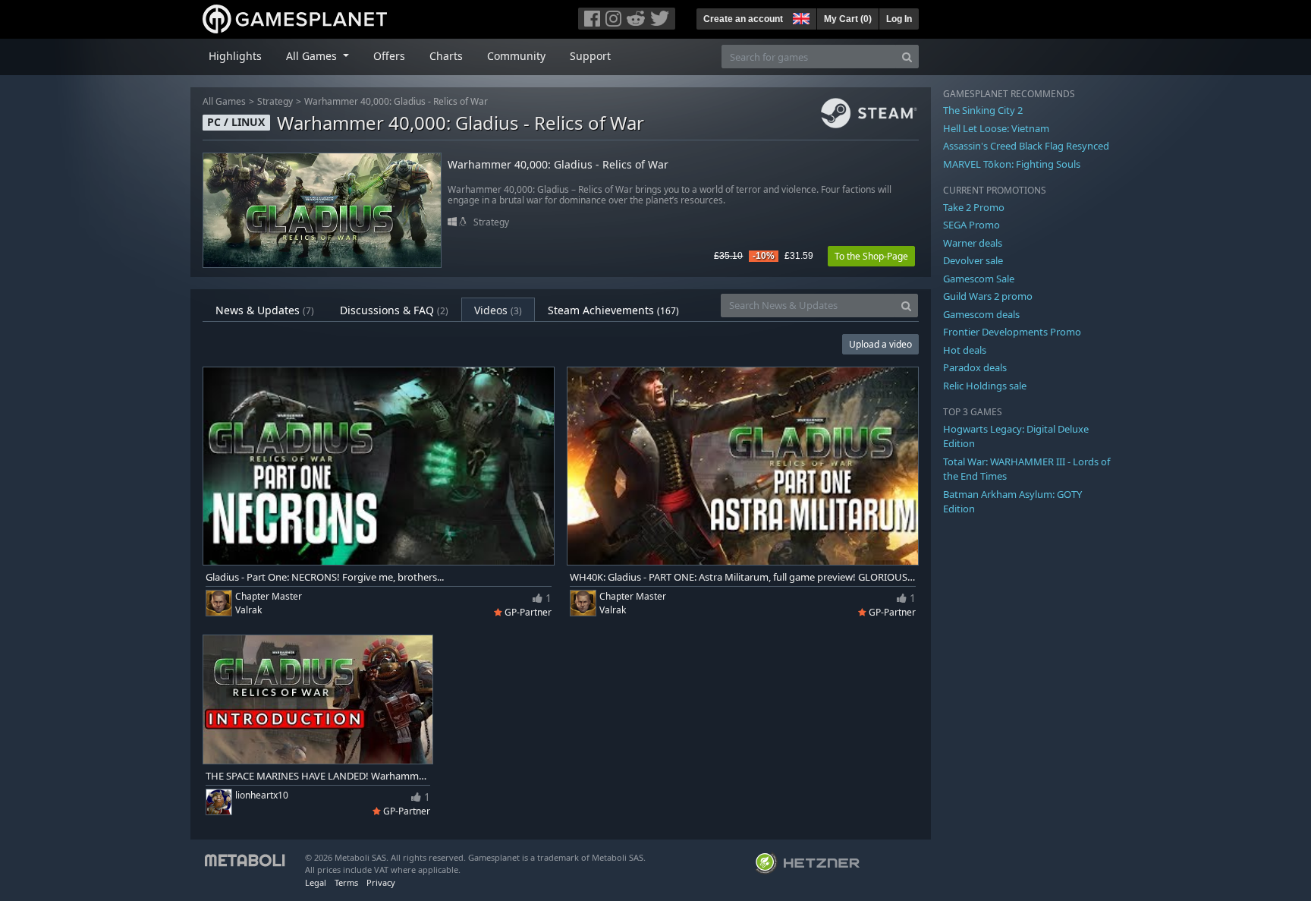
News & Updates (264, 310)
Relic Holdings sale (984, 385)
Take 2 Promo (973, 207)
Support (590, 56)
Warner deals (972, 243)
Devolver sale (973, 260)
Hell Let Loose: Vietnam (996, 128)
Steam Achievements (613, 310)
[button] (800, 16)
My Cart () (848, 19)
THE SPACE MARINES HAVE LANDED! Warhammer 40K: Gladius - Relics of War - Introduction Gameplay (318, 776)
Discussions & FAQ (394, 310)
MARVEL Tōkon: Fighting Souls (1011, 164)
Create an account (743, 19)
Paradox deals (975, 367)
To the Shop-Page (871, 256)
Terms (346, 882)
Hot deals (964, 350)
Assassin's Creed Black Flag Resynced (1026, 146)
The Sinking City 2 (983, 110)
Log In (899, 19)
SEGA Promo (971, 225)
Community (516, 56)
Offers (389, 56)
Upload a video (880, 344)
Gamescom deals (981, 314)
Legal (315, 882)
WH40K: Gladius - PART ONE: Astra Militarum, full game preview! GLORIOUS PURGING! (743, 577)
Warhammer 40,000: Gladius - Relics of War (396, 101)
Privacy (380, 882)
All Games (224, 101)
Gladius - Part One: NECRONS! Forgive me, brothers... (325, 577)
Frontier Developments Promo (1012, 332)
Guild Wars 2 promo (988, 296)
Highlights (235, 56)
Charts (446, 56)
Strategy (275, 101)
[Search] (907, 56)
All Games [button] (313, 56)
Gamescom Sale (978, 278)
